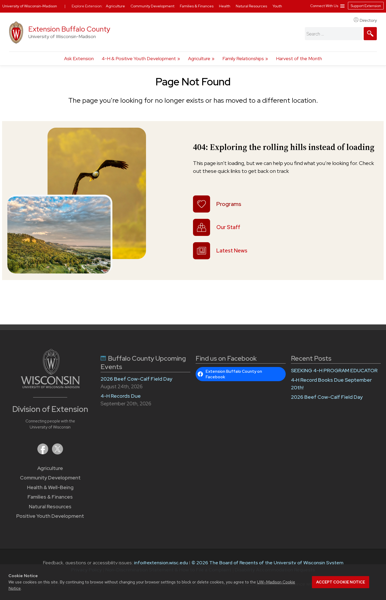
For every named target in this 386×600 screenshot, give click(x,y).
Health (225, 6)
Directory (368, 20)
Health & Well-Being (50, 487)
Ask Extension (79, 58)
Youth (277, 6)
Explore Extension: (87, 6)
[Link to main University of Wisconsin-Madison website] (50, 386)
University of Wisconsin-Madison (29, 6)
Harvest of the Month (299, 58)
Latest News (231, 250)
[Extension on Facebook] (43, 452)
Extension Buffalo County (69, 29)
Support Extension (366, 5)
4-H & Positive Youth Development (139, 58)
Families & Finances (50, 497)
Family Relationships (243, 58)
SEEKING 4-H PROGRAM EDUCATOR (334, 370)
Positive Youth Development (50, 516)
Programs (228, 204)
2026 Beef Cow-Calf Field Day (136, 379)
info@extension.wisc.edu (161, 563)
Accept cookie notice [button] (340, 582)
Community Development (50, 477)
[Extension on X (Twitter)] (57, 452)
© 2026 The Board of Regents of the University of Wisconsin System (267, 563)
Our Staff (228, 227)
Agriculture (199, 58)
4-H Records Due (121, 396)
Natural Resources (50, 506)
